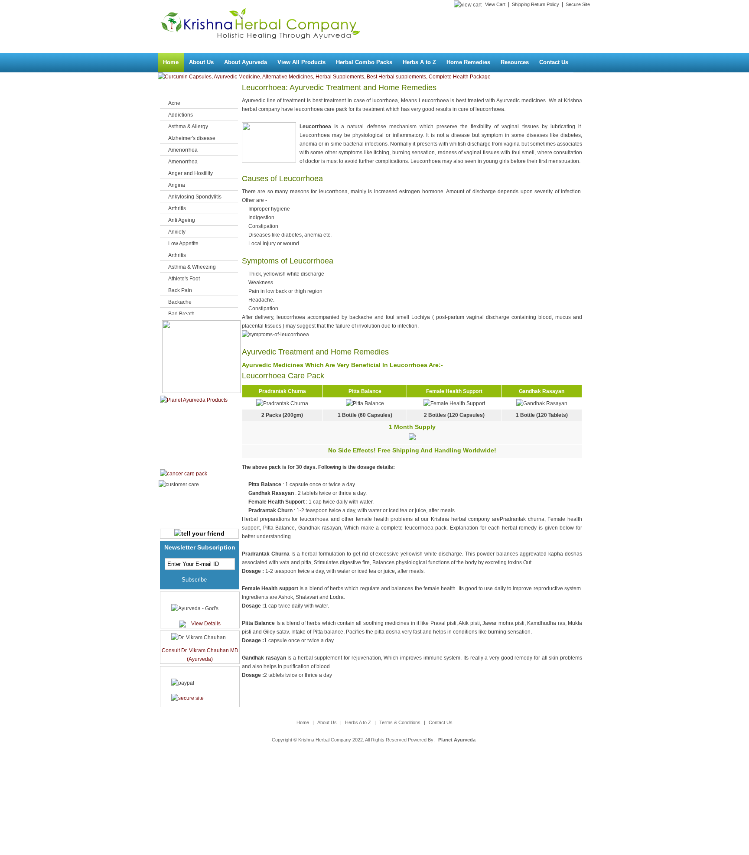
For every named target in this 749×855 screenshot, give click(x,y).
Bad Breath (181, 314)
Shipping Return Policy (535, 4)
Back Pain (180, 290)
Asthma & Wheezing (192, 267)
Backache (180, 302)
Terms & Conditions (399, 722)
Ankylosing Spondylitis (194, 197)
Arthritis (177, 208)
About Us (201, 62)
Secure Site (578, 4)
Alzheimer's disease (191, 138)
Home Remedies (468, 62)
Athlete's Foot (184, 279)
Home (171, 62)
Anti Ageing (181, 220)
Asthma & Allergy (188, 127)
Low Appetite (183, 244)
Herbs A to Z (419, 62)
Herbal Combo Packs (364, 62)
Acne (174, 103)
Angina (176, 185)
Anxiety (177, 232)
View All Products (301, 62)
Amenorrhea (183, 150)
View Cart (495, 4)
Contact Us (553, 62)
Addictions (180, 115)
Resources (515, 62)
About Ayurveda (245, 62)
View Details (206, 624)
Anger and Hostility (190, 173)
